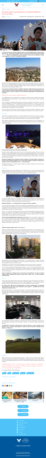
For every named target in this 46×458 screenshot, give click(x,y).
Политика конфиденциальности (23, 455)
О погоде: (31, 1)
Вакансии (21, 425)
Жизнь (4, 373)
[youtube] (29, 448)
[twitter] (22, 448)
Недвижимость (30, 373)
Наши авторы (22, 427)
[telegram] (24, 448)
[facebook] (16, 448)
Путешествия (15, 373)
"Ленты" (4, 55)
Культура (23, 373)
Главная (3, 9)
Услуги (20, 432)
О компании (22, 420)
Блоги (8, 9)
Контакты (21, 429)
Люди (9, 373)
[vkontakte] (27, 448)
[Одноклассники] (5, 386)
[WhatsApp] (9, 386)
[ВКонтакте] (3, 386)
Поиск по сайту (22, 434)
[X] (7, 386)
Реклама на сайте (23, 422)
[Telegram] (11, 386)
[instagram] (19, 448)
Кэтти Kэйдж (8, 16)
